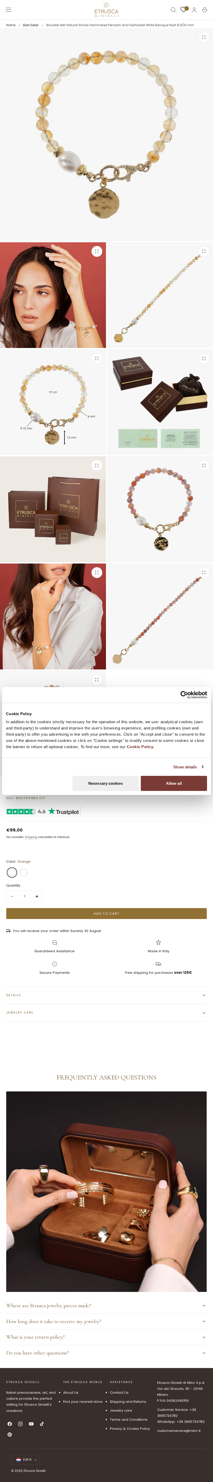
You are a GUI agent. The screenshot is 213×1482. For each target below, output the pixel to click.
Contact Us (119, 1392)
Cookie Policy (140, 747)
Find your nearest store (83, 1401)
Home (10, 25)
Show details (185, 767)
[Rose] (24, 872)
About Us (70, 1392)
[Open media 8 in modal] (96, 572)
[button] (8, 10)
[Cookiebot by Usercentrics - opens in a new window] (184, 695)
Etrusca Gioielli (35, 1471)
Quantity (13, 885)
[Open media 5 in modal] (203, 358)
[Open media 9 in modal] (203, 572)
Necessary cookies (105, 783)
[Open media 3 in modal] (203, 251)
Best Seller (30, 25)
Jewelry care (121, 1410)
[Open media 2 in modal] (96, 251)
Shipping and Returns (128, 1401)
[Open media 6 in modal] (96, 465)
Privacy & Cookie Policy (130, 1428)
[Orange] (12, 872)
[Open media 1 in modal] (203, 37)
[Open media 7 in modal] (203, 465)
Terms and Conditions (129, 1419)
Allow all (174, 783)
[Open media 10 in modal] (96, 679)
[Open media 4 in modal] (96, 358)
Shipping (31, 837)
